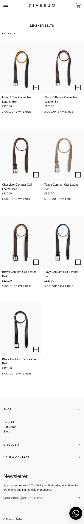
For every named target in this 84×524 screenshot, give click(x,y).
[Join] (75, 498)
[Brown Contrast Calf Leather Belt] (21, 242)
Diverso (10, 519)
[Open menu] (9, 5)
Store (6, 431)
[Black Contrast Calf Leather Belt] (21, 329)
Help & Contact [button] (16, 457)
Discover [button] (11, 444)
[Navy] (33, 200)
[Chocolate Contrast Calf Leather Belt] (21, 155)
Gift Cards (9, 427)
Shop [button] (7, 409)
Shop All (8, 422)
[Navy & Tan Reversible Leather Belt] (21, 67)
